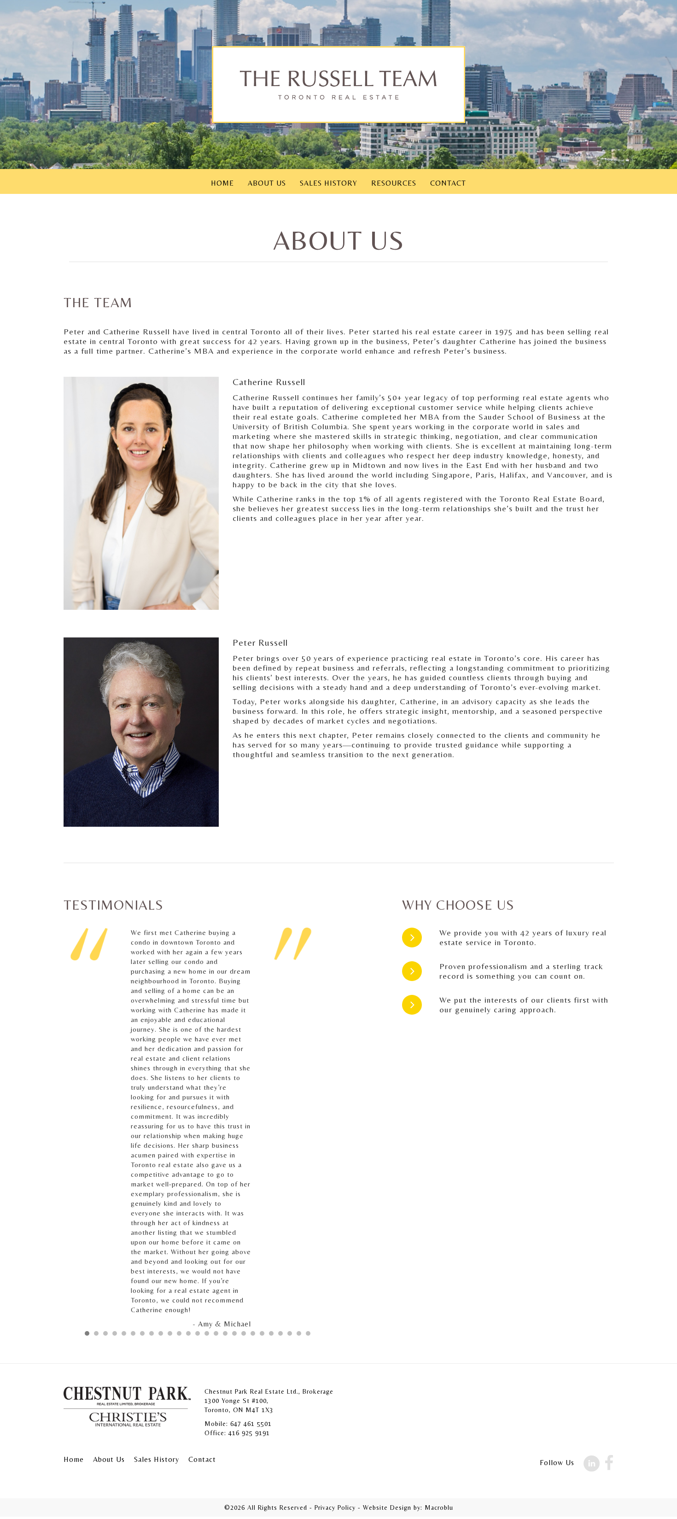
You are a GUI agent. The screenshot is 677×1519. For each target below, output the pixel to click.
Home (222, 183)
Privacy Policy (335, 1507)
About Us (267, 183)
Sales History (328, 183)
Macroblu (439, 1507)
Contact (448, 183)
